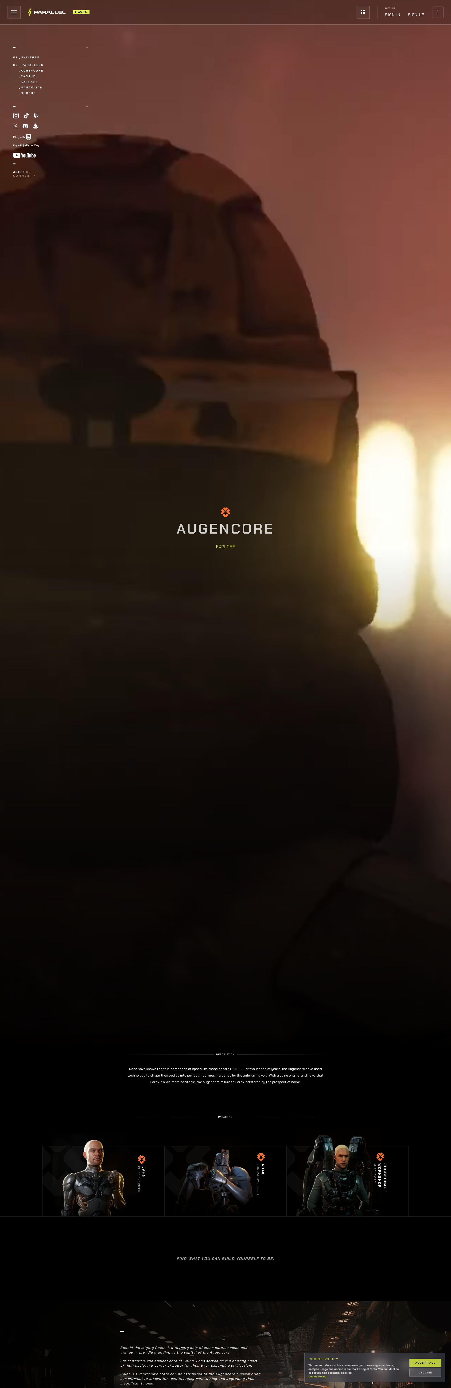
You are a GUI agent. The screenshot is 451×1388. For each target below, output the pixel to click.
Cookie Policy (317, 1376)
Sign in (392, 14)
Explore (225, 547)
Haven (81, 12)
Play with (19, 137)
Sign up (416, 14)
